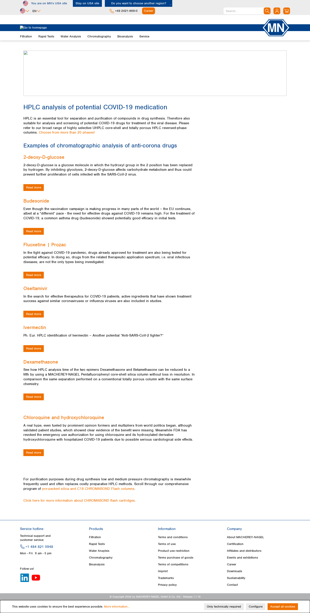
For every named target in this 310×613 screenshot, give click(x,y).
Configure (256, 606)
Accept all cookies (282, 606)
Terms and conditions (173, 537)
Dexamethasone (40, 362)
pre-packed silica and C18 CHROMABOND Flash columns (88, 488)
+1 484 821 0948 (39, 547)
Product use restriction (173, 551)
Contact (232, 585)
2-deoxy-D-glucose (43, 157)
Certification (235, 544)
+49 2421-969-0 (126, 11)
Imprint (163, 571)
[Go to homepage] (141, 28)
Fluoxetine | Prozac (44, 245)
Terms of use (167, 544)
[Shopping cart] (286, 10)
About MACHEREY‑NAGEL (245, 537)
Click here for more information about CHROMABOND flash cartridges (79, 500)
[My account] (276, 10)
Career (231, 564)
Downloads (234, 571)
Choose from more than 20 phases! (67, 132)
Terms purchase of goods (175, 557)
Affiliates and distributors (244, 551)
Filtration (95, 537)
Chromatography (101, 557)
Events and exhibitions (242, 557)
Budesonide (36, 201)
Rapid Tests (97, 544)
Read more (33, 187)
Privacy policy (167, 585)
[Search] (267, 10)
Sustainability (236, 578)
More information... (117, 606)
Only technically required (224, 606)
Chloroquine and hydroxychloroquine (63, 417)
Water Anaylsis (99, 551)
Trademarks (166, 578)
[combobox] (247, 10)
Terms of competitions (173, 564)
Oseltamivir (35, 288)
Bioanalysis (97, 564)
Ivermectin (34, 327)
